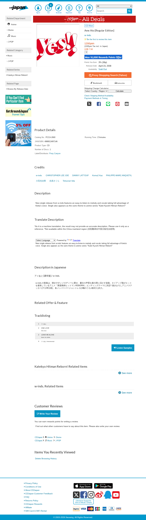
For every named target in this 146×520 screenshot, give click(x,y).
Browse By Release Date (17, 89)
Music (49, 441)
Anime (50, 437)
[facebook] (83, 495)
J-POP (58, 441)
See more (127, 373)
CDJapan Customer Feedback (39, 493)
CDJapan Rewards (33, 504)
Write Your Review (48, 414)
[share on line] (108, 103)
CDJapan (38, 437)
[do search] (129, 11)
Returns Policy (31, 500)
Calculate (119, 91)
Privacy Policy (31, 483)
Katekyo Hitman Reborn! (17, 75)
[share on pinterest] (117, 103)
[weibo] (99, 495)
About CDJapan (32, 490)
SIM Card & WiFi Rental (36, 511)
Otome (58, 437)
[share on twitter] (89, 103)
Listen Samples (124, 348)
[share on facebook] (99, 103)
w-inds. (87, 35)
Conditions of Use (33, 487)
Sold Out (103, 69)
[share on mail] (126, 103)
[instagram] (91, 495)
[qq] (108, 495)
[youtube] (116, 495)
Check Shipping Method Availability (98, 96)
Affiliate (28, 507)
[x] (76, 495)
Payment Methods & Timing (96, 98)
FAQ (27, 497)
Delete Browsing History (46, 458)
